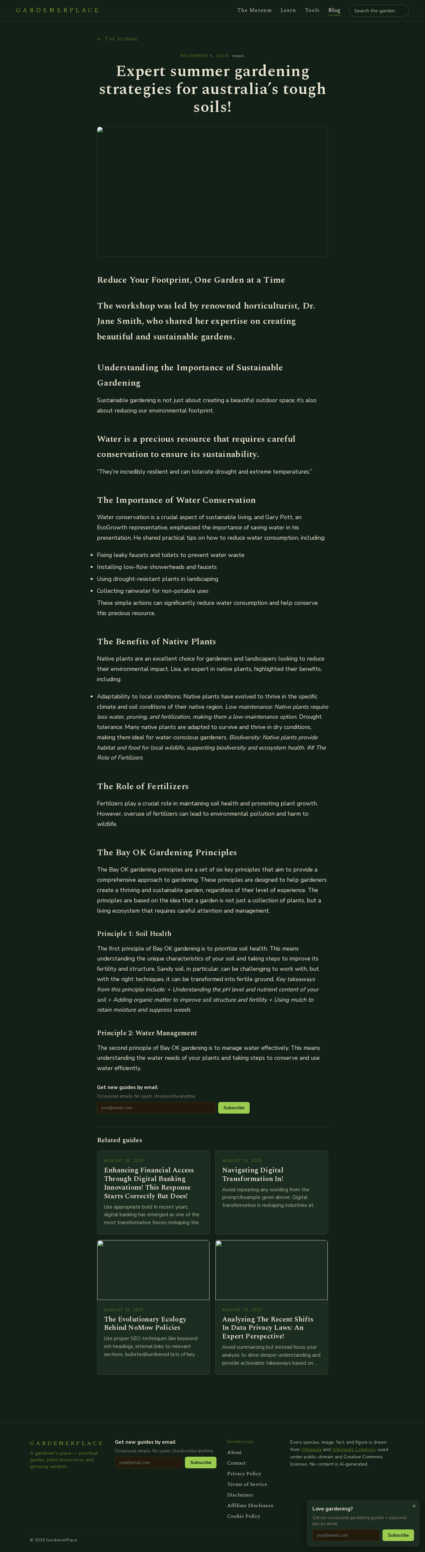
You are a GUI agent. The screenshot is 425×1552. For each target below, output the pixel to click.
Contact (236, 1463)
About (234, 1452)
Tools (312, 10)
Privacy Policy (244, 1474)
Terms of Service (247, 1484)
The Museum (254, 10)
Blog (334, 10)
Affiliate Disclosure (250, 1505)
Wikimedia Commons (354, 1449)
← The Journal (117, 39)
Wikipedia (311, 1449)
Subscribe (233, 1107)
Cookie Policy (243, 1516)
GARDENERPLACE (58, 10)
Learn (289, 10)
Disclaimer (240, 1495)
